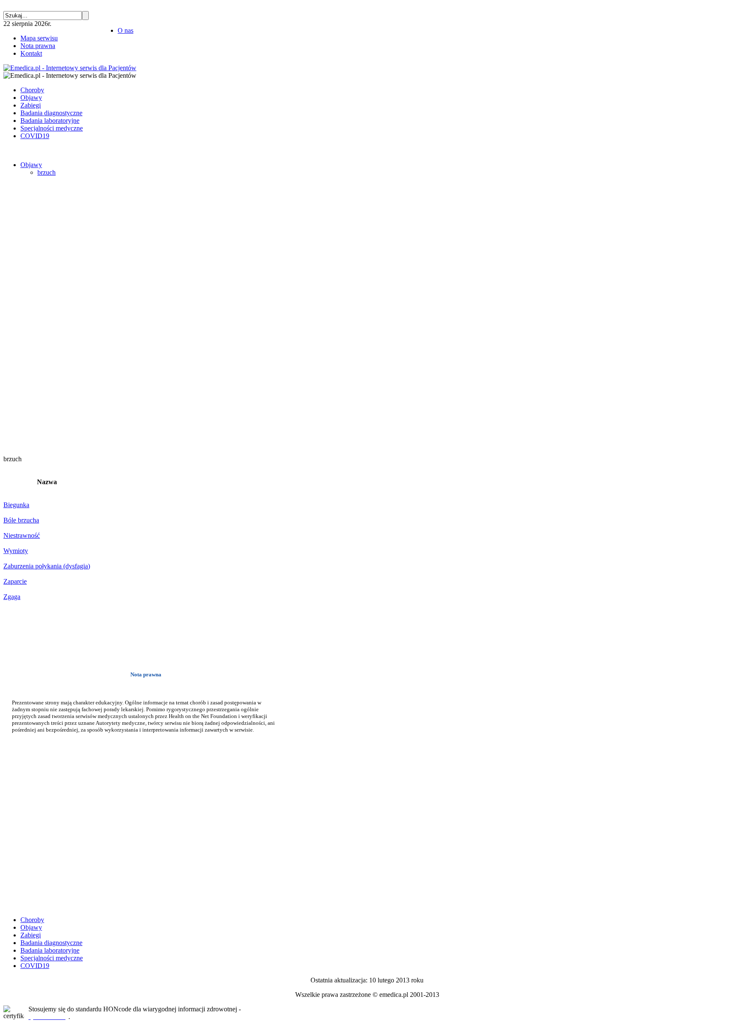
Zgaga (11, 596)
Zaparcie (15, 581)
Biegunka (16, 504)
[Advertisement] (28, 320)
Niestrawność (21, 535)
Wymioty (15, 550)
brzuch (46, 172)
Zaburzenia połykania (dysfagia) (46, 566)
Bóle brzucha (21, 520)
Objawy (31, 164)
